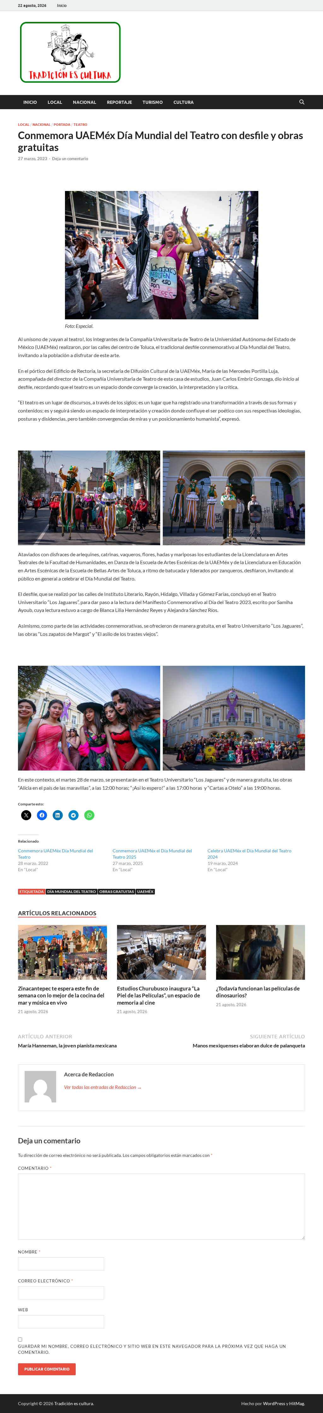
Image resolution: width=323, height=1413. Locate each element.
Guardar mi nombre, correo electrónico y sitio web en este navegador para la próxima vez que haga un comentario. (152, 1349)
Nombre (29, 1251)
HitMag (296, 1403)
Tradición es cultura (73, 1403)
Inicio (62, 5)
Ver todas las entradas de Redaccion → (103, 1087)
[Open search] (302, 102)
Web (23, 1309)
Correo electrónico (45, 1280)
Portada (62, 124)
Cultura (183, 102)
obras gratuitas (116, 891)
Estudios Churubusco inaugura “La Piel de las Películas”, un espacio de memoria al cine (158, 995)
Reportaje (119, 102)
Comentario (35, 1168)
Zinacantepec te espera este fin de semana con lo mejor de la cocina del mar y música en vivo (61, 995)
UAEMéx (145, 891)
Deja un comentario (70, 158)
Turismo (153, 102)
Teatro (80, 124)
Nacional (84, 102)
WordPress (274, 1403)
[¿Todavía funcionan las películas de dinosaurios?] (260, 954)
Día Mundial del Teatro (71, 891)
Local (55, 102)
